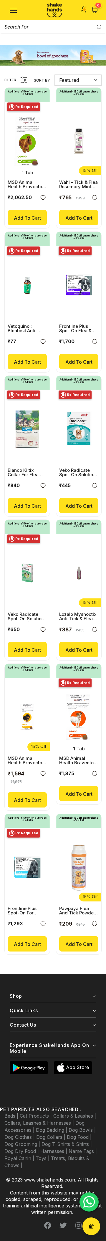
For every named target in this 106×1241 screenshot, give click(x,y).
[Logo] (54, 10)
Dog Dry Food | (22, 1151)
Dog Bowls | (82, 1130)
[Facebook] (47, 1225)
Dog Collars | (51, 1137)
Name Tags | (83, 1151)
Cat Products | (36, 1116)
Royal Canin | (20, 1158)
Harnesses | (54, 1151)
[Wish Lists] (43, 198)
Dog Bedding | (52, 1130)
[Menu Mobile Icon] (13, 10)
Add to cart (27, 218)
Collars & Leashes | (74, 1116)
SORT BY (42, 80)
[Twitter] (63, 1225)
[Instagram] (78, 1225)
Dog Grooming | (23, 1144)
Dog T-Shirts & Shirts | (67, 1144)
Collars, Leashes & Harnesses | (39, 1123)
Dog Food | (79, 1137)
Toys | (43, 1158)
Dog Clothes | (20, 1137)
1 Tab (27, 173)
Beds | (12, 1116)
